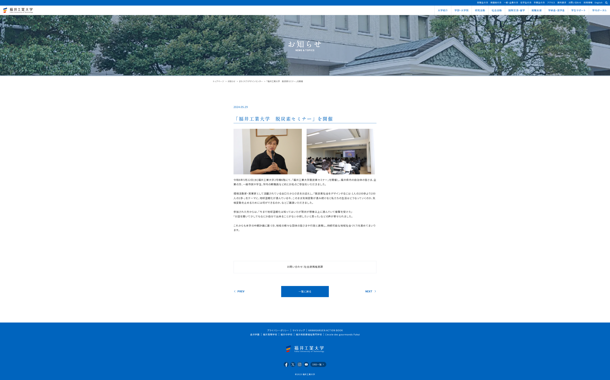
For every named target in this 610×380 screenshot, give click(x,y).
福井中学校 (286, 334)
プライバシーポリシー (278, 330)
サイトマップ (298, 330)
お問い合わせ (575, 2)
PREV (240, 291)
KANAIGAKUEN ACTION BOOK (325, 330)
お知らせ (231, 81)
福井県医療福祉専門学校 (309, 334)
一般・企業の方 (511, 2)
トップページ (218, 81)
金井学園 (255, 334)
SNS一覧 (317, 364)
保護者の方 (496, 2)
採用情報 (588, 2)
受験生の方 (482, 2)
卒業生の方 (539, 2)
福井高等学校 (270, 334)
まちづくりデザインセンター (251, 81)
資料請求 (561, 2)
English (599, 2)
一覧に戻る (305, 291)
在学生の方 (526, 2)
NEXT (369, 291)
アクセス (551, 2)
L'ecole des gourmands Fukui (342, 334)
